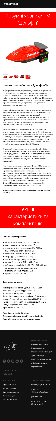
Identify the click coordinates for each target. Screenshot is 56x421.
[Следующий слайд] (49, 54)
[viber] (8, 361)
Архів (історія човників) (39, 363)
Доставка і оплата (9, 388)
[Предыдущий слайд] (6, 54)
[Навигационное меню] (51, 4)
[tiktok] (21, 361)
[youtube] (17, 361)
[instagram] (12, 361)
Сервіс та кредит (9, 396)
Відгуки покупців (36, 367)
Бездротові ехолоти (38, 348)
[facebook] (4, 361)
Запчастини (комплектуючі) (41, 359)
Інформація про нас (10, 385)
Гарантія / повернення (11, 392)
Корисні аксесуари (37, 356)
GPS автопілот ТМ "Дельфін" (41, 352)
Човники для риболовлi (39, 344)
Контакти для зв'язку (10, 399)
